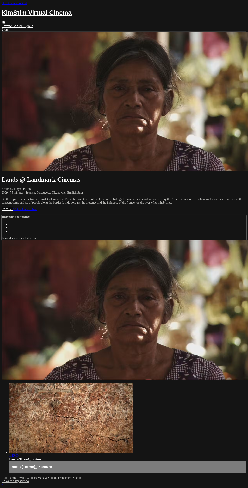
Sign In (6, 29)
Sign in (28, 26)
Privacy (22, 477)
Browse (7, 26)
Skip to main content (14, 3)
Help (5, 477)
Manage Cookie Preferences (55, 477)
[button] (3, 22)
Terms (12, 477)
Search (18, 26)
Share (33, 209)
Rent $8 (7, 209)
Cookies (32, 477)
